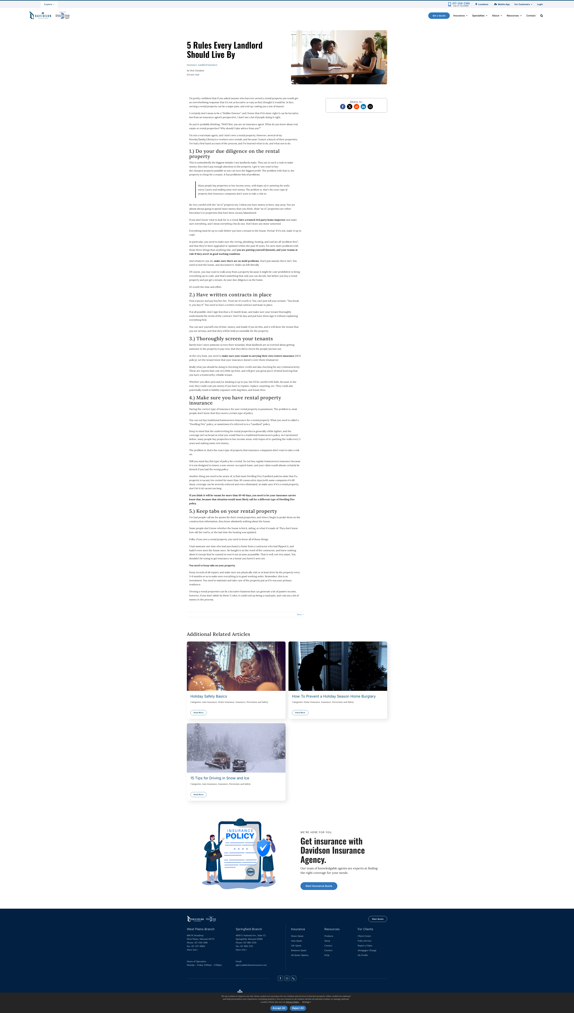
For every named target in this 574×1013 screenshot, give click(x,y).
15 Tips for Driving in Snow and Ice (236, 748)
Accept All (279, 1008)
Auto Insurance (209, 702)
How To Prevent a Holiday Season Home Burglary (338, 666)
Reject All (298, 1008)
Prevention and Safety (257, 702)
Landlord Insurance (207, 65)
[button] (541, 15)
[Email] (370, 106)
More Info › (192, 949)
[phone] (293, 978)
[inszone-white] (202, 917)
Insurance (192, 65)
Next (299, 614)
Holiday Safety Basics (236, 666)
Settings (306, 1002)
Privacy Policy (292, 1002)
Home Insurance (226, 702)
